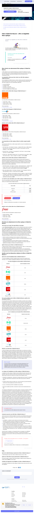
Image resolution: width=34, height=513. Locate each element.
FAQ (5, 28)
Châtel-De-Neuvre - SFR (7, 139)
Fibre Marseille (13, 494)
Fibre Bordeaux (24, 492)
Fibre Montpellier (24, 493)
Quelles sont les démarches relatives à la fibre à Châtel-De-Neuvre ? (15, 27)
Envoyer (17, 477)
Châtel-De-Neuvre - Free (7, 219)
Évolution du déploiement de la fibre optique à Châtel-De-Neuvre (14, 25)
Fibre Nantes (23, 495)
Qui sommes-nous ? (14, 500)
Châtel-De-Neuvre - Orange (7, 107)
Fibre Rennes (23, 496)
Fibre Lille (13, 496)
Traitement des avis (24, 501)
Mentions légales (24, 500)
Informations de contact (14, 501)
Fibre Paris (13, 492)
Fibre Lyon (13, 493)
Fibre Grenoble (24, 494)
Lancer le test (11, 11)
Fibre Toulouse (13, 495)
